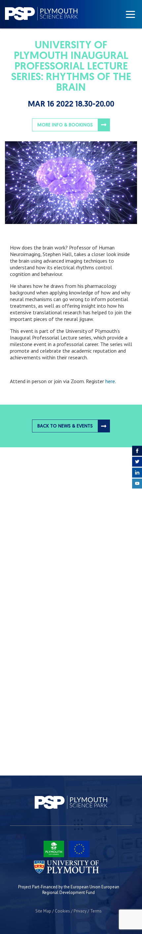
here (110, 381)
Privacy (80, 911)
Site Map (43, 911)
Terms (96, 911)
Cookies (62, 911)
